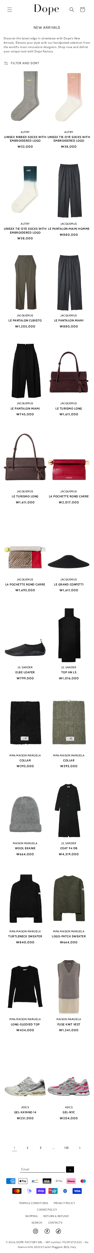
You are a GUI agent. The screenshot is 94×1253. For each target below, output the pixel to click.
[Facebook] (47, 1233)
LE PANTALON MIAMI (69, 320)
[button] (9, 9)
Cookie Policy (47, 1209)
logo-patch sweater (69, 936)
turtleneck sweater (25, 936)
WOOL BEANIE (25, 848)
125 (66, 1147)
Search (37, 1222)
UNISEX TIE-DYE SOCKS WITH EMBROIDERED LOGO (68, 139)
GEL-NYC (69, 1112)
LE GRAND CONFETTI (69, 584)
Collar (25, 760)
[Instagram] (36, 1233)
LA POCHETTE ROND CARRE (69, 496)
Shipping (31, 1216)
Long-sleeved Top (25, 1024)
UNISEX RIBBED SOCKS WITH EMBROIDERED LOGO (25, 139)
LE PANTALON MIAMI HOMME (69, 228)
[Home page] (47, 9)
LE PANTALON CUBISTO (25, 320)
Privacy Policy (64, 1203)
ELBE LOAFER (25, 672)
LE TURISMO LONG (68, 408)
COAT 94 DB (69, 848)
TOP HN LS (69, 672)
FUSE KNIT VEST (69, 1024)
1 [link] (14, 1147)
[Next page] (79, 1147)
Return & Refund (56, 1216)
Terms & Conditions (33, 1203)
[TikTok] (58, 1233)
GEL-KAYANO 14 (25, 1112)
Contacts (55, 1222)
